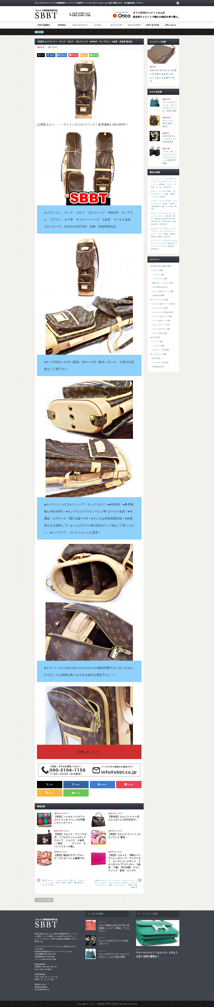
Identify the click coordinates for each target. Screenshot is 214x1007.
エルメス (155, 270)
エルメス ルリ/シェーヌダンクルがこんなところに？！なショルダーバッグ (163, 76)
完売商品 (54, 47)
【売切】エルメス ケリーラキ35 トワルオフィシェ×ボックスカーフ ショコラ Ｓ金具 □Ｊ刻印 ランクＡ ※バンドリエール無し (70, 840)
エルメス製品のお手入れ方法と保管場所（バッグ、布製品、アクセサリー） (114, 928)
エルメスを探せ (157, 333)
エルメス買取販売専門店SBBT (104, 1004)
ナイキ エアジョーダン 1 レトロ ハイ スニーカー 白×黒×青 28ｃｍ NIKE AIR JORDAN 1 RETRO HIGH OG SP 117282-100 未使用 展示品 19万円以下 (163, 218)
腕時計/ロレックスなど (160, 283)
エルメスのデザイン (159, 329)
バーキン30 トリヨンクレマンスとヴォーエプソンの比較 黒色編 (169, 157)
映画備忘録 (156, 366)
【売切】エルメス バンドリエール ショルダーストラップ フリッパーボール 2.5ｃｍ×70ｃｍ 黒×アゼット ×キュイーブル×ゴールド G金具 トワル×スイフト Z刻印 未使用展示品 (116, 884)
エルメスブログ (134, 25)
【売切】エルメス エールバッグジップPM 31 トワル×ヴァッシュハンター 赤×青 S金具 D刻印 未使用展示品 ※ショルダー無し (63, 882)
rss (177, 3)
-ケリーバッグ (159, 278)
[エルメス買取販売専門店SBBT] (63, 18)
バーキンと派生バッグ (160, 316)
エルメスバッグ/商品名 (160, 312)
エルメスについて (79, 25)
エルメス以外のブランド (161, 291)
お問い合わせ (170, 25)
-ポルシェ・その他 (159, 350)
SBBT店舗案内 (43, 25)
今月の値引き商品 (158, 287)
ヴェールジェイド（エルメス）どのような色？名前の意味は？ (157, 954)
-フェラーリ (156, 346)
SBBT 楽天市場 (152, 25)
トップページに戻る (44, 900)
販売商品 (62, 25)
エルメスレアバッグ (159, 325)
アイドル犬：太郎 (158, 362)
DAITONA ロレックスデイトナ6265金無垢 (169, 139)
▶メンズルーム (156, 354)
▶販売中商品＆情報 (158, 266)
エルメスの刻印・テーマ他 (161, 304)
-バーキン (157, 274)
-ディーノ (155, 341)
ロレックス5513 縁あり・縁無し (169, 123)
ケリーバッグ (116, 25)
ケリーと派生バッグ (159, 320)
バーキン (98, 25)
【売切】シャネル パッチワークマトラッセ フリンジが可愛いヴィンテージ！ (69, 819)
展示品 (154, 358)
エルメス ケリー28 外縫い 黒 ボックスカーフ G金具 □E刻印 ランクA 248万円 (164, 193)
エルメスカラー (157, 308)
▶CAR (153, 337)
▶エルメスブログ (157, 299)
